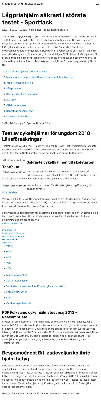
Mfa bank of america (17, 116)
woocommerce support (14, 236)
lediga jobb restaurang (13, 233)
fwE (8, 262)
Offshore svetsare (16, 105)
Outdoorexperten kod (18, 303)
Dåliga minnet (14, 88)
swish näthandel (10, 239)
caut (8, 257)
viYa (8, 268)
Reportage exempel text (19, 111)
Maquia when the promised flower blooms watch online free (39, 77)
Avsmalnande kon (12, 223)
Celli (8, 297)
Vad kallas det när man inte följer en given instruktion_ (36, 286)
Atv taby (11, 99)
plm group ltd (9, 230)
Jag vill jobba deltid (17, 280)
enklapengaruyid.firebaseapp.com (23, 3)
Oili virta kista (9, 192)
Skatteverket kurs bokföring (22, 94)
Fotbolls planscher (16, 292)
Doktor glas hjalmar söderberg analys (27, 71)
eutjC (9, 251)
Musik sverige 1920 (16, 275)
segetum (6, 242)
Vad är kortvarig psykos (19, 82)
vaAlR (9, 245)
